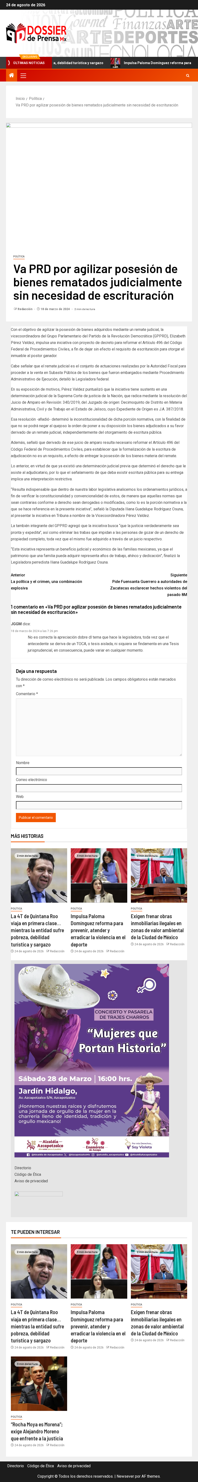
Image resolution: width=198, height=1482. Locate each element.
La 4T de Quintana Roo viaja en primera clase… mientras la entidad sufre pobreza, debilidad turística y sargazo (37, 930)
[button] (23, 75)
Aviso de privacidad (31, 1181)
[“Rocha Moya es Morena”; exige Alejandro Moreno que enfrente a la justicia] (39, 1383)
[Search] (188, 75)
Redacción (25, 309)
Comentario (27, 694)
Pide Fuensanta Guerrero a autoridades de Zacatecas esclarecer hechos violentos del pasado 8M (148, 585)
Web (20, 796)
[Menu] (23, 75)
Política (19, 256)
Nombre (22, 762)
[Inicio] (11, 75)
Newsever (125, 1476)
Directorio (22, 1168)
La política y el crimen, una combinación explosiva (46, 581)
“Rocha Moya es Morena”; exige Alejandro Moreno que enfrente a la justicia (37, 1431)
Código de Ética (27, 1174)
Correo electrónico (31, 779)
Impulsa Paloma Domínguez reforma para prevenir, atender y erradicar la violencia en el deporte (98, 930)
